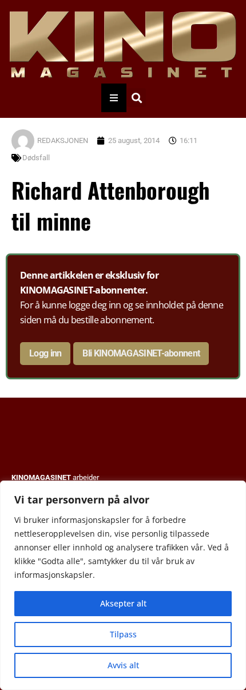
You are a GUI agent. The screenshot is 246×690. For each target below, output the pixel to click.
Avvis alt (123, 665)
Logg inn (45, 353)
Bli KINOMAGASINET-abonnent (141, 353)
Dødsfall (36, 157)
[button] (136, 97)
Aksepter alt (123, 603)
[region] (123, 585)
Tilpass (123, 634)
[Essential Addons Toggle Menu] (113, 98)
